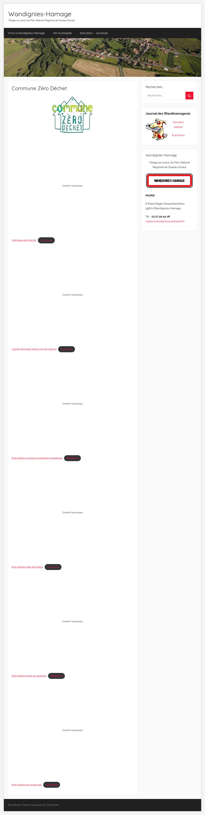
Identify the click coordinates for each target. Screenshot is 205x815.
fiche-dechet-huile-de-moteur (27, 567)
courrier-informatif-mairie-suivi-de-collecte (34, 349)
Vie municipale (62, 33)
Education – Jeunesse (94, 33)
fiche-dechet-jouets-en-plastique (29, 676)
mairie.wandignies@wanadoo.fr (165, 221)
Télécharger (46, 240)
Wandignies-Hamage (39, 14)
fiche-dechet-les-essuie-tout (27, 784)
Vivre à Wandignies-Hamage (26, 33)
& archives (178, 135)
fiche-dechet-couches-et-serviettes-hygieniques (37, 458)
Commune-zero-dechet (24, 240)
